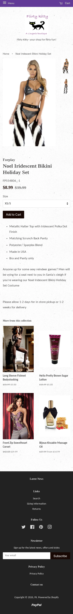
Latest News (36, 478)
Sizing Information (36, 503)
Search (36, 498)
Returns (36, 509)
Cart (67, 3)
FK (35, 597)
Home (6, 53)
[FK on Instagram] (50, 528)
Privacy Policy (37, 573)
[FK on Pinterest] (41, 528)
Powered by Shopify (48, 597)
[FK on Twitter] (24, 528)
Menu (10, 3)
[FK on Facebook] (32, 528)
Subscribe (60, 556)
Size (5, 196)
